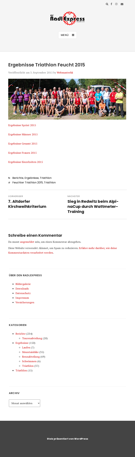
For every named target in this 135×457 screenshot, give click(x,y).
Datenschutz (23, 293)
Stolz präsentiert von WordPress (67, 438)
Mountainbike (30, 352)
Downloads (22, 288)
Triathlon (46, 178)
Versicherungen (24, 302)
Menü (65, 35)
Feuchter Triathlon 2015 (27, 182)
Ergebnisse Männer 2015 (23, 134)
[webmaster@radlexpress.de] (122, 4)
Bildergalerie (23, 284)
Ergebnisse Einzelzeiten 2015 (25, 162)
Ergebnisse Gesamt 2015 (22, 143)
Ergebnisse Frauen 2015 (22, 153)
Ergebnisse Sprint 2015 (22, 125)
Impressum (22, 298)
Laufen (26, 347)
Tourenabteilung (32, 338)
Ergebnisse (32, 178)
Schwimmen (29, 361)
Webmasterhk (65, 72)
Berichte (17, 178)
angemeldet (27, 242)
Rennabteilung (31, 356)
